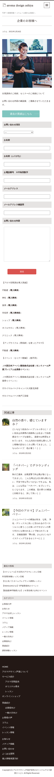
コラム (18, 13)
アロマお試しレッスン (11, 613)
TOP (4, 13)
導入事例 (14, 290)
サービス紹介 (8, 676)
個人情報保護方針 (10, 758)
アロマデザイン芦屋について (15, 671)
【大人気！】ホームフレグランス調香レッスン (21, 581)
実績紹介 (6, 646)
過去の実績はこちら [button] (21, 113)
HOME (5, 667)
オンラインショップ (11, 696)
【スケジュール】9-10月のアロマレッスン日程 (21, 572)
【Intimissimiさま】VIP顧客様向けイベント (20, 586)
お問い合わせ (8, 749)
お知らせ (6, 609)
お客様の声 (7, 604)
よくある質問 (8, 754)
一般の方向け (7, 636)
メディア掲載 (7, 627)
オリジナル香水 (12, 686)
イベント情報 (7, 618)
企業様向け (7, 641)
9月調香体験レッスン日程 (13, 576)
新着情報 (10, 13)
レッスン (9, 691)
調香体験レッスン (9, 650)
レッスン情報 (7, 632)
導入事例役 (15, 313)
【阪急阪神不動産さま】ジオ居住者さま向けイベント (24, 590)
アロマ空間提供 (12, 681)
